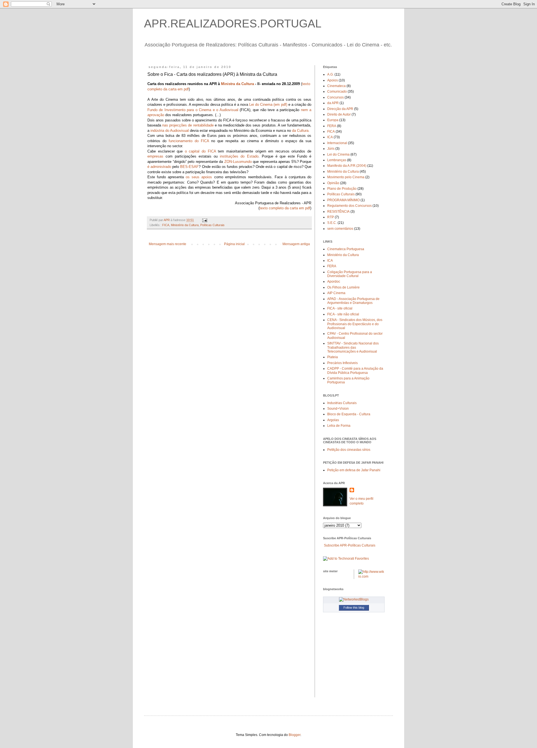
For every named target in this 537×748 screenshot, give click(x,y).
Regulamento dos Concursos (349, 206)
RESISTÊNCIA (338, 212)
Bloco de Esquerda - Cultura (348, 414)
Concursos (335, 97)
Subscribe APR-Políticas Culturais (349, 545)
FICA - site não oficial (343, 314)
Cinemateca (336, 86)
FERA (331, 126)
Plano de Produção (342, 189)
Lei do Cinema (338, 154)
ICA (330, 137)
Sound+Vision (338, 409)
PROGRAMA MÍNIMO (343, 200)
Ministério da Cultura (185, 225)
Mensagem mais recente (167, 244)
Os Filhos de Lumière (343, 287)
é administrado (159, 167)
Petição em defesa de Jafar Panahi (353, 470)
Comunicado (337, 91)
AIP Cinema (336, 293)
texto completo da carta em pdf (285, 208)
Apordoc (333, 281)
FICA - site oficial (339, 308)
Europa (332, 120)
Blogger (294, 735)
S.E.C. (332, 223)
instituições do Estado (239, 156)
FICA (165, 225)
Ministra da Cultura (237, 84)
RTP (330, 217)
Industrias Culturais (342, 403)
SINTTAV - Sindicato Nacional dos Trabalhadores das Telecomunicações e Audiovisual (353, 347)
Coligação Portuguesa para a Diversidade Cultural (349, 274)
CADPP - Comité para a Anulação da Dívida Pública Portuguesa (355, 370)
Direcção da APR (340, 109)
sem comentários (340, 229)
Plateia (332, 357)
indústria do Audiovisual (169, 130)
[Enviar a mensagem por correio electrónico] (204, 220)
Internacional (337, 143)
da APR (333, 103)
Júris (331, 149)
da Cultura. (301, 130)
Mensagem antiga (296, 244)
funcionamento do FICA (189, 141)
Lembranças (336, 160)
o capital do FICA (200, 151)
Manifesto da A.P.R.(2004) (346, 166)
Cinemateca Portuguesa (345, 249)
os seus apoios (199, 177)
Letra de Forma (338, 426)
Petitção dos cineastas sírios (348, 450)
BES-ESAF (189, 167)
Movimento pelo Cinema (345, 177)
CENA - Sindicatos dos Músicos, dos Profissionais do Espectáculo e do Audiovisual (354, 324)
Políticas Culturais (212, 225)
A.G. (330, 74)
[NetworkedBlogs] (354, 599)
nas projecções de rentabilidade (187, 125)
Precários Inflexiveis (342, 363)
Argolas (333, 420)
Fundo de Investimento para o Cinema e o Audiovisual (192, 110)
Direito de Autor (339, 114)
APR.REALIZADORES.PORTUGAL (232, 23)
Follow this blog (353, 607)
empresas (155, 156)
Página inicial (234, 244)
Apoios (332, 80)
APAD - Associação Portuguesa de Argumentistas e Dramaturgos (353, 301)
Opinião (333, 183)
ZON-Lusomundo (238, 162)
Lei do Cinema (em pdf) (268, 104)
